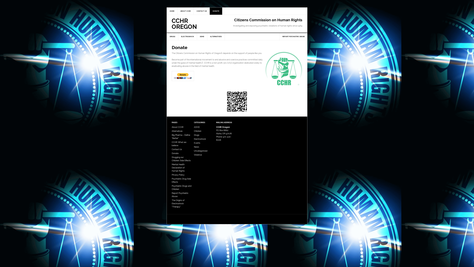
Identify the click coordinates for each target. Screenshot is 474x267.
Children (197, 131)
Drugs (196, 135)
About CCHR (177, 127)
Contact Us (177, 149)
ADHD (197, 127)
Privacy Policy (178, 175)
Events (197, 143)
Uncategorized (200, 151)
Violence (198, 155)
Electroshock (200, 139)
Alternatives (177, 131)
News (196, 147)
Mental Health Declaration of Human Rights (178, 167)
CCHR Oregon (184, 23)
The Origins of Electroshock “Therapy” (178, 203)
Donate (175, 153)
